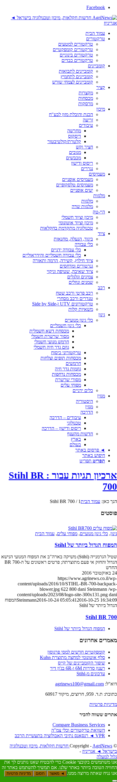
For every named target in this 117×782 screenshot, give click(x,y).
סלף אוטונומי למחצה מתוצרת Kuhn (72, 657)
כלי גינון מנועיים (94, 533)
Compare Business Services (78, 724)
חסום (40, 773)
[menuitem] (52, 33)
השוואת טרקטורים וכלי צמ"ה (78, 730)
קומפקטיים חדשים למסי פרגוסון (76, 652)
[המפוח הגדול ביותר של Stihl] (92, 528)
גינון (113, 533)
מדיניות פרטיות (103, 704)
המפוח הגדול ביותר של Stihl (86, 545)
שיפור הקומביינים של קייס (81, 662)
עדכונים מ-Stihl (90, 673)
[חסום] (114, 781)
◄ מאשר (57, 773)
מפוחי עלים (67, 533)
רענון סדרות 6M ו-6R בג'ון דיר (77, 668)
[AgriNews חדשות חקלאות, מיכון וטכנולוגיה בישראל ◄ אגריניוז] (58, 23)
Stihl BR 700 (101, 617)
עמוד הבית (45, 533)
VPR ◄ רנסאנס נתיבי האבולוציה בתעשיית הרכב (60, 735)
